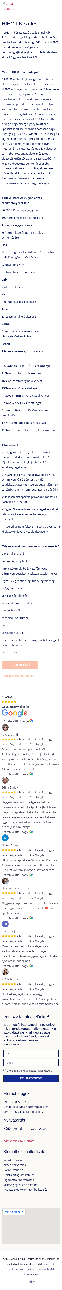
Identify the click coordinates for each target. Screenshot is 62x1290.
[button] (56, 6)
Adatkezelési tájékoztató (19, 1141)
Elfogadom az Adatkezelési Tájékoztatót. (29, 1070)
